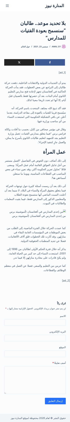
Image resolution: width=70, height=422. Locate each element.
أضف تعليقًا (59, 362)
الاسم (63, 316)
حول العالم (25, 46)
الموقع (62, 347)
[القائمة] (7, 5)
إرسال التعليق (55, 401)
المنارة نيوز (54, 5)
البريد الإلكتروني (57, 331)
